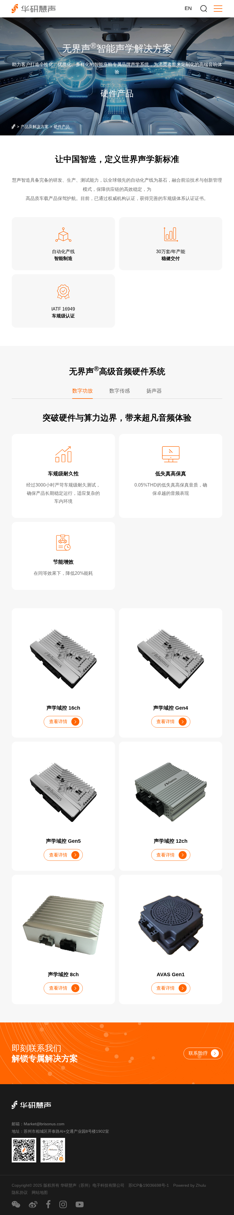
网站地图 (40, 1192)
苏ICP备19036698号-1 (148, 1185)
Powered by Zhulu (189, 1185)
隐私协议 (20, 1192)
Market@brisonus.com (44, 1124)
